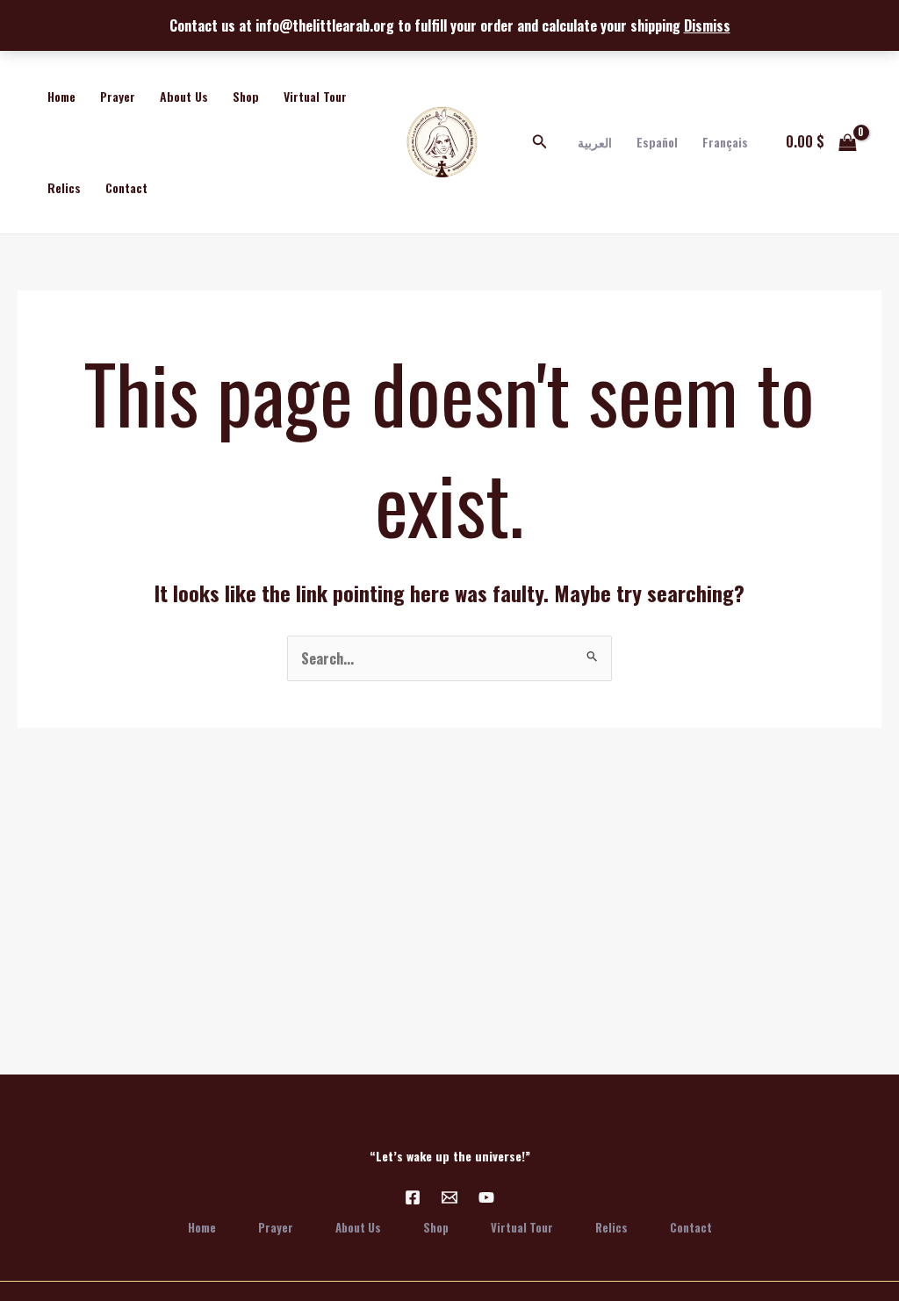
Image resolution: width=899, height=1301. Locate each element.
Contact (126, 187)
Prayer (117, 96)
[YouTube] (486, 1197)
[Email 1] (449, 1197)
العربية (595, 142)
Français (725, 142)
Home (61, 96)
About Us (184, 96)
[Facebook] (413, 1197)
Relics (64, 187)
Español (657, 142)
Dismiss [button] (707, 25)
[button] (540, 142)
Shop (246, 96)
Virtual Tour (315, 96)
